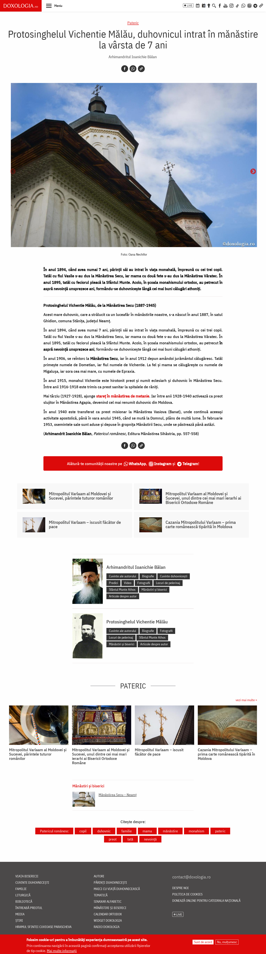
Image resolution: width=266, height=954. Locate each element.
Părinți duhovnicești (110, 883)
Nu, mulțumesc (227, 942)
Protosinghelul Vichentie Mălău (137, 621)
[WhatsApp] (243, 5)
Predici (113, 583)
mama (147, 831)
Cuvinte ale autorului (122, 576)
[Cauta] (214, 5)
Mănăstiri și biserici (154, 589)
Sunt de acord (203, 942)
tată (130, 839)
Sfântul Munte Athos (122, 589)
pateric (220, 831)
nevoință (150, 839)
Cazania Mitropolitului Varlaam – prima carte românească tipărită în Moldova (201, 524)
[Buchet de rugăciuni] (209, 5)
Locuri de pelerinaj (168, 583)
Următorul (253, 172)
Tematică (100, 895)
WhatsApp (137, 463)
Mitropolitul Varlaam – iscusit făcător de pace (85, 524)
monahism (196, 831)
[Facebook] (220, 5)
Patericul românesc (54, 831)
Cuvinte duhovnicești (173, 576)
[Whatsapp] (133, 68)
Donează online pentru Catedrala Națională (206, 901)
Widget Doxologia (108, 921)
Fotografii (143, 583)
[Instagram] (231, 5)
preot (113, 839)
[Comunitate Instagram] (249, 5)
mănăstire (170, 831)
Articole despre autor (123, 596)
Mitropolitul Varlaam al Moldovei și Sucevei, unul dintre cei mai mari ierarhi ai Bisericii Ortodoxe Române (203, 497)
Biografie (148, 576)
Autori (99, 876)
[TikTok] (237, 5)
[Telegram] (255, 5)
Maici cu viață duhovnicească (117, 889)
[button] (54, 5)
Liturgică (22, 895)
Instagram (163, 463)
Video (127, 583)
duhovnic (104, 831)
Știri (19, 921)
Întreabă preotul (28, 908)
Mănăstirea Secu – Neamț (118, 794)
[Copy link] (141, 68)
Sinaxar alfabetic (107, 902)
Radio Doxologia (106, 927)
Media (19, 914)
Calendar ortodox (108, 914)
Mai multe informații (62, 950)
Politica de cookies (187, 894)
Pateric (133, 22)
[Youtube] (225, 5)
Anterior (13, 172)
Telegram (190, 463)
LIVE (189, 5)
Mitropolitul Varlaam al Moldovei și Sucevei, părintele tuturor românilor (81, 495)
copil (82, 831)
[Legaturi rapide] (261, 5)
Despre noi (180, 888)
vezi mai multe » (246, 700)
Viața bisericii (26, 876)
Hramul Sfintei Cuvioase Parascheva (43, 927)
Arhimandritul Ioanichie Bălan (133, 56)
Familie (21, 889)
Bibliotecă (23, 902)
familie (126, 831)
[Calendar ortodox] (197, 5)
